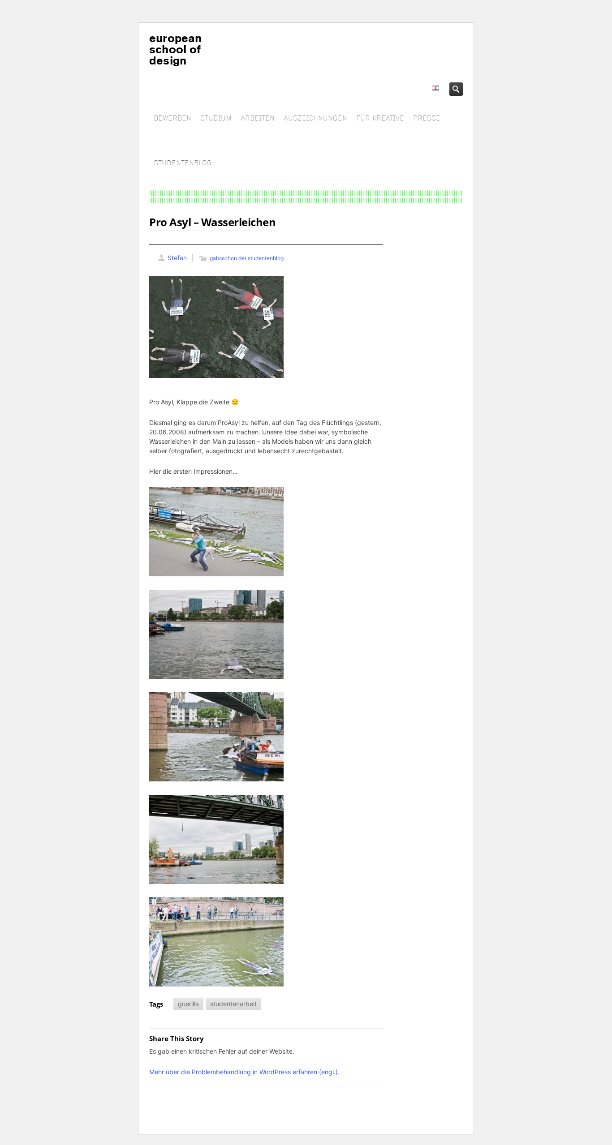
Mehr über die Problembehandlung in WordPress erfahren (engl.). (244, 1072)
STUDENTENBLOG (183, 163)
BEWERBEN (172, 118)
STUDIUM (216, 118)
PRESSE (426, 118)
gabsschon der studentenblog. (247, 258)
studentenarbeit (233, 1004)
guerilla (188, 1004)
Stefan (177, 258)
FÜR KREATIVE (380, 118)
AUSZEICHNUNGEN (315, 118)
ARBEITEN (258, 118)
